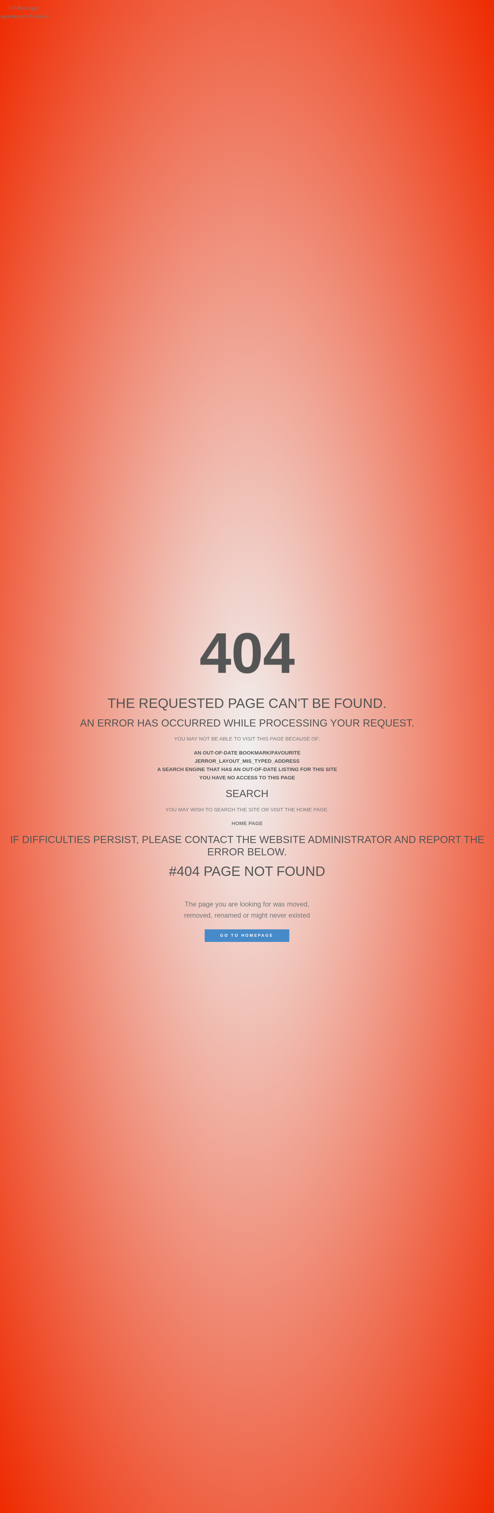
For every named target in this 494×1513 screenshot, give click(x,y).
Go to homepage (246, 935)
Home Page (247, 823)
